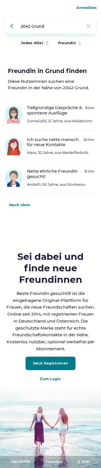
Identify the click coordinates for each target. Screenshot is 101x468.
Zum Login (50, 379)
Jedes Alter (32, 43)
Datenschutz (20, 462)
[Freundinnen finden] (12, 26)
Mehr (86, 462)
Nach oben (19, 205)
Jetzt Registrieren (50, 363)
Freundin (67, 43)
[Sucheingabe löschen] (88, 26)
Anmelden (86, 8)
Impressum (54, 462)
